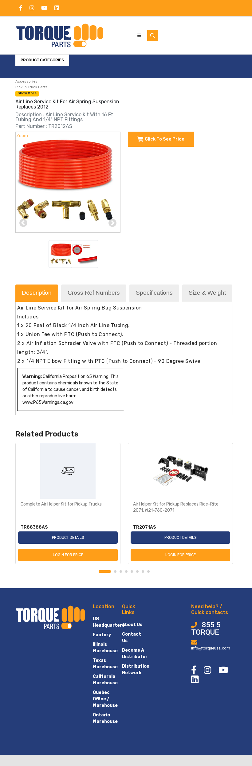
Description (37, 292)
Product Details (68, 537)
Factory (102, 634)
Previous (23, 223)
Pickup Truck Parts (31, 87)
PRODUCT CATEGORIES (42, 60)
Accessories (26, 81)
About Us (132, 624)
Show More (27, 93)
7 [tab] (143, 571)
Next (112, 223)
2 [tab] (115, 571)
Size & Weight (207, 292)
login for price (68, 554)
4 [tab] (126, 571)
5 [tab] (132, 571)
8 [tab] (148, 571)
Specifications (154, 292)
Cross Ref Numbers (94, 292)
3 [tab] (121, 571)
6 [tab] (137, 571)
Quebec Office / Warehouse (105, 699)
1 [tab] (105, 571)
